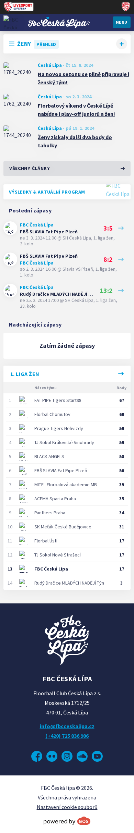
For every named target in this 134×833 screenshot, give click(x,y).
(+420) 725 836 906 (67, 735)
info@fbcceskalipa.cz (67, 726)
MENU (121, 22)
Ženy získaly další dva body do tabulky (75, 141)
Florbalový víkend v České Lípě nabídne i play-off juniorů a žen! (76, 109)
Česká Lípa (50, 65)
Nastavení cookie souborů (67, 807)
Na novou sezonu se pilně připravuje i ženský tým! (83, 78)
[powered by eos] (67, 821)
